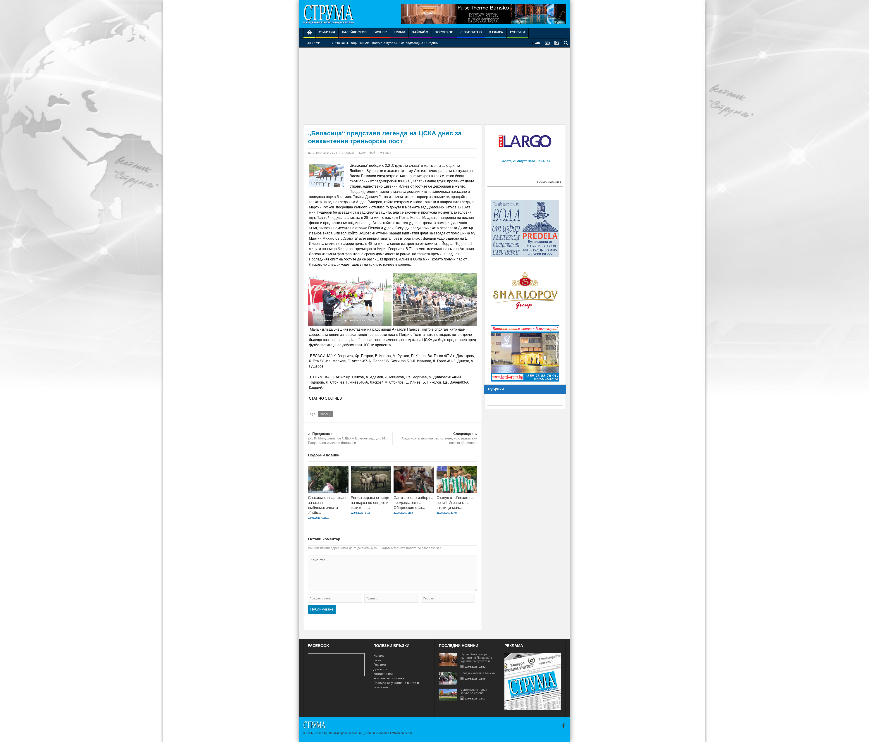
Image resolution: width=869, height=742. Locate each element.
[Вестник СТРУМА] (328, 14)
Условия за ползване (388, 678)
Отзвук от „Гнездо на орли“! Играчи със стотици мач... (455, 503)
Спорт (350, 152)
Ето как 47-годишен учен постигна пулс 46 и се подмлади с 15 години (387, 43)
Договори (380, 669)
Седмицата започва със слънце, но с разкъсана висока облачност (439, 438)
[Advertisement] (434, 86)
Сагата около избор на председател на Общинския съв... (413, 503)
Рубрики (517, 32)
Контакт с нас (383, 673)
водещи (325, 414)
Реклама (379, 664)
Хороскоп (444, 32)
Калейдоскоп (354, 32)
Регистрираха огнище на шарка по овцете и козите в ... (370, 503)
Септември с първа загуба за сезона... (474, 691)
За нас (378, 660)
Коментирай (367, 152)
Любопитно (471, 32)
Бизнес (380, 32)
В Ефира (496, 32)
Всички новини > (549, 182)
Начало (378, 655)
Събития (327, 32)
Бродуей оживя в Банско (478, 673)
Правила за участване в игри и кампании (396, 685)
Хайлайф (420, 32)
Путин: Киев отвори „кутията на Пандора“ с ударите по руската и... (476, 658)
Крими (399, 32)
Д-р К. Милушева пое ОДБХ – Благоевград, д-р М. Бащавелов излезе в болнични (347, 438)
